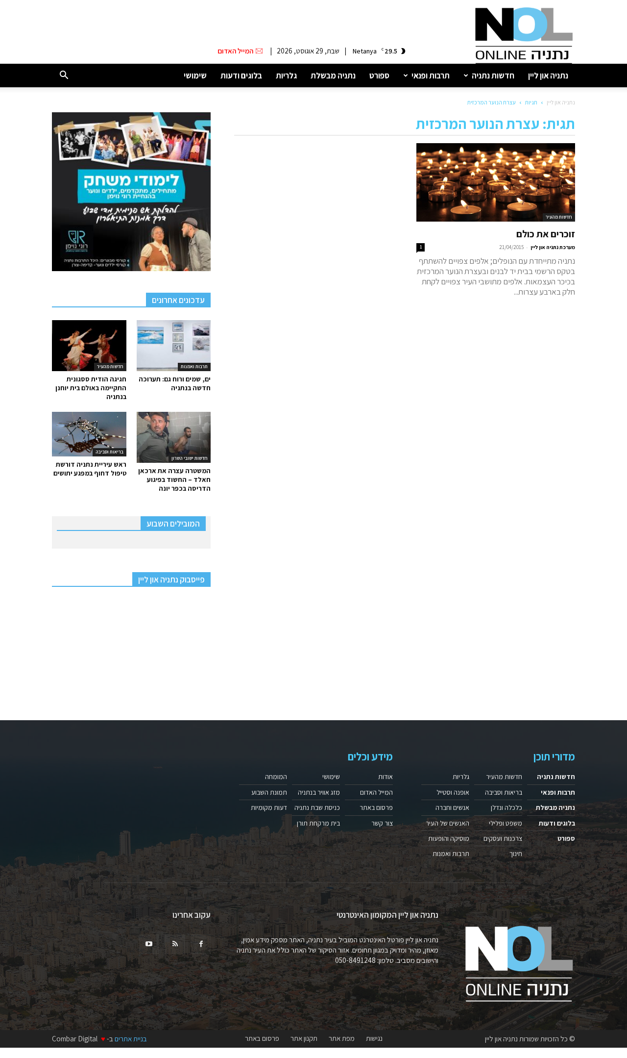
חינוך (515, 853)
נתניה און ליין (548, 75)
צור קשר (382, 823)
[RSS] (175, 944)
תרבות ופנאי (430, 75)
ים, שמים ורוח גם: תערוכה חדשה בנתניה (175, 383)
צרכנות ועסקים (502, 838)
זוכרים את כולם (545, 233)
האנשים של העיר (447, 823)
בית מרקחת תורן (318, 823)
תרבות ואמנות (194, 366)
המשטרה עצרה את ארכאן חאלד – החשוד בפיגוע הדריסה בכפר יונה (174, 479)
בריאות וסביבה (109, 452)
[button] (63, 75)
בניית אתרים (131, 1038)
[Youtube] (149, 944)
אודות (385, 776)
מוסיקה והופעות (448, 838)
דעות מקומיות (269, 807)
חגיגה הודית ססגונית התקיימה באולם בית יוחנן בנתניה (90, 388)
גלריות (286, 75)
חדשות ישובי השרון (189, 458)
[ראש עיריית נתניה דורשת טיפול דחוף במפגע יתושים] (89, 434)
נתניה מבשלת (333, 75)
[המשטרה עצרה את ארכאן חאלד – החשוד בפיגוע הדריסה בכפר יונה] (174, 437)
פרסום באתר (376, 807)
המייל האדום (376, 792)
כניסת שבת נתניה (317, 807)
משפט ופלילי (505, 823)
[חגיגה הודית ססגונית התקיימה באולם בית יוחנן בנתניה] (89, 345)
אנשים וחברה (452, 807)
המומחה (276, 776)
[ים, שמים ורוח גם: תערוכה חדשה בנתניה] (174, 345)
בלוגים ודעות (241, 75)
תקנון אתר (303, 1038)
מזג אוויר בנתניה (319, 792)
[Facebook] (201, 944)
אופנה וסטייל (452, 792)
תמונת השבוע (269, 792)
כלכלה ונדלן (506, 807)
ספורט (379, 75)
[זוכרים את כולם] (495, 182)
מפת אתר (342, 1038)
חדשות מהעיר (559, 217)
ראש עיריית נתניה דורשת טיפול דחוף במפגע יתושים (89, 469)
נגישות (374, 1038)
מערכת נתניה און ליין (553, 247)
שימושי (195, 75)
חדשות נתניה (493, 75)
